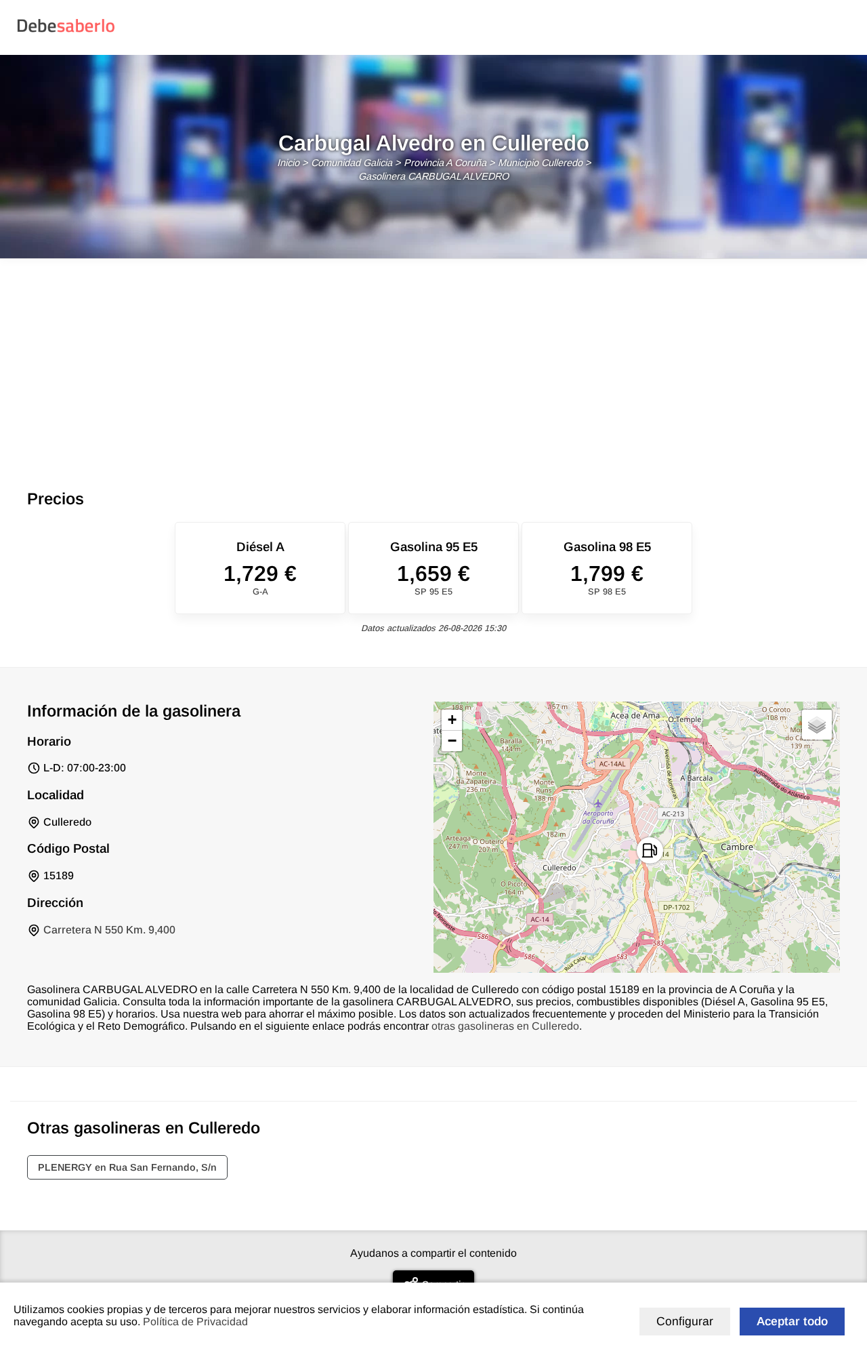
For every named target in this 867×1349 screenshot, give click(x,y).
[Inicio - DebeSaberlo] (66, 31)
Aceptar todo (792, 1321)
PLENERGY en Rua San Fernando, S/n (127, 1167)
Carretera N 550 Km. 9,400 (109, 929)
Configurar (684, 1321)
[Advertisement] (433, 361)
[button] (650, 850)
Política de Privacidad (195, 1321)
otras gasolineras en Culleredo (505, 1026)
